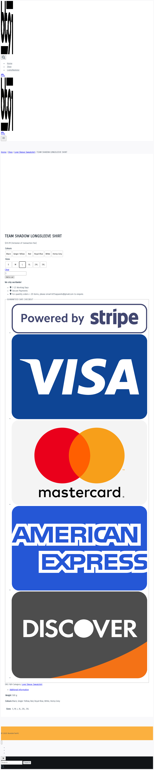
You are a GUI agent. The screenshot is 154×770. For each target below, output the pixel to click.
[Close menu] (1, 742)
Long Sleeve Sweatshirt (32, 684)
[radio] (8, 254)
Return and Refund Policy (14, 753)
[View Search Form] (3, 57)
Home (9, 63)
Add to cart (9, 277)
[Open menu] (3, 138)
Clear (7, 269)
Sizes (7, 259)
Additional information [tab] (19, 689)
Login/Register (13, 70)
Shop (9, 67)
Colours (8, 248)
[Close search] (3, 758)
